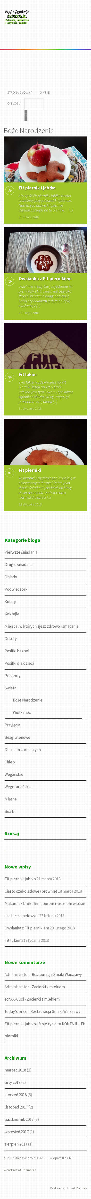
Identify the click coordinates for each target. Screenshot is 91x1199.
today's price (16, 1011)
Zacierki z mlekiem (48, 986)
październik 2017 (19, 1119)
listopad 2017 (16, 1107)
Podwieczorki (16, 589)
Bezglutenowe (17, 737)
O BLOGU (14, 103)
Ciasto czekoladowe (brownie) (31, 891)
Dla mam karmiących (23, 749)
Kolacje (11, 601)
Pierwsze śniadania (21, 552)
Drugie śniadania (19, 564)
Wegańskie (14, 774)
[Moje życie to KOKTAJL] (18, 25)
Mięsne (11, 799)
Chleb (10, 762)
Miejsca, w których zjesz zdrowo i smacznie (42, 626)
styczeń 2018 (16, 1094)
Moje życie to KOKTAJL (30, 1158)
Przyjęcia (12, 725)
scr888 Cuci (14, 999)
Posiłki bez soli (17, 651)
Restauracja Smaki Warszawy (57, 974)
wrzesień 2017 (17, 1131)
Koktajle (12, 614)
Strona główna (19, 92)
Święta (10, 688)
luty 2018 (12, 1082)
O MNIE (45, 92)
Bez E (9, 811)
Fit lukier (28, 374)
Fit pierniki (30, 470)
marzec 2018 (15, 1070)
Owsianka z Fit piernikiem (45, 278)
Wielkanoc (22, 712)
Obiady (11, 577)
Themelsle (29, 1170)
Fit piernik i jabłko (37, 188)
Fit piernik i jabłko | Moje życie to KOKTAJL (41, 1023)
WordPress (11, 1170)
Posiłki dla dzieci (19, 663)
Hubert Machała (76, 1188)
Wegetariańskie (18, 786)
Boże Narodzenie (27, 700)
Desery (11, 638)
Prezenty (13, 675)
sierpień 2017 (16, 1144)
